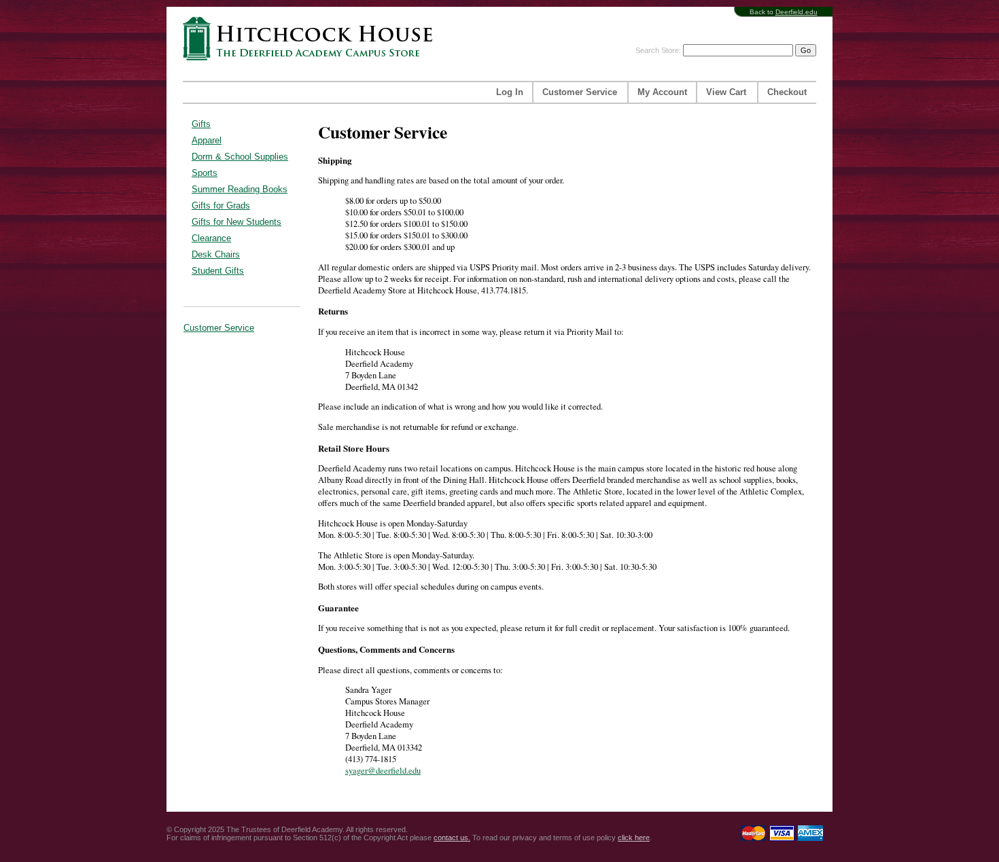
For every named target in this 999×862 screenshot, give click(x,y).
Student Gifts (218, 271)
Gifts (201, 124)
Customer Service (579, 92)
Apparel (207, 140)
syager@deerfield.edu (383, 770)
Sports (204, 173)
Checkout (787, 92)
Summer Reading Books (239, 189)
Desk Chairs (216, 254)
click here (634, 837)
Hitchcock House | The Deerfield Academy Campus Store (312, 38)
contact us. (452, 837)
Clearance (211, 238)
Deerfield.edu (796, 12)
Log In (509, 92)
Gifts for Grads (221, 205)
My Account (662, 92)
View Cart (726, 92)
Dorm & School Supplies (240, 156)
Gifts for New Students (236, 222)
